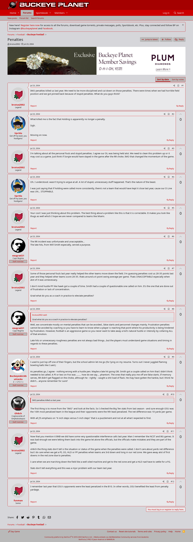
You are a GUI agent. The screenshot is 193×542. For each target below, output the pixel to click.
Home (13, 12)
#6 (173, 236)
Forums (27, 12)
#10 (172, 394)
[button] (18, 13)
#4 (173, 177)
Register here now (30, 25)
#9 (173, 357)
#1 (183, 85)
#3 (173, 148)
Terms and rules (145, 531)
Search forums (37, 18)
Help (170, 531)
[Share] (174, 85)
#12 (172, 481)
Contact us (112, 531)
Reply (181, 105)
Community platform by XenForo (68, 537)
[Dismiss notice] (182, 25)
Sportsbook (42, 12)
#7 (173, 268)
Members (60, 12)
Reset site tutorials (127, 531)
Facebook (48, 28)
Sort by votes (178, 79)
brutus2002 (15, 44)
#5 (173, 208)
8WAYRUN (110, 539)
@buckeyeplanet (29, 28)
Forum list (23, 18)
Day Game (15, 531)
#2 (173, 114)
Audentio (145, 537)
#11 (172, 431)
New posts (12, 18)
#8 (173, 309)
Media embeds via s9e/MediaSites (107, 537)
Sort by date (163, 79)
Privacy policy (160, 531)
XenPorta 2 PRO (85, 539)
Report (33, 105)
